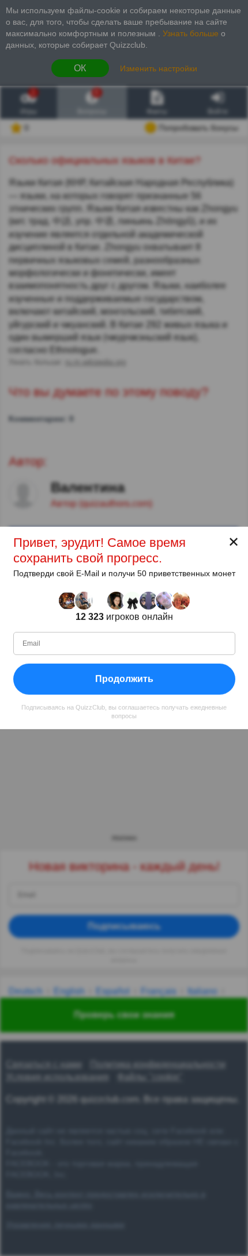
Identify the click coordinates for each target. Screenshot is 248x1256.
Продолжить (124, 679)
